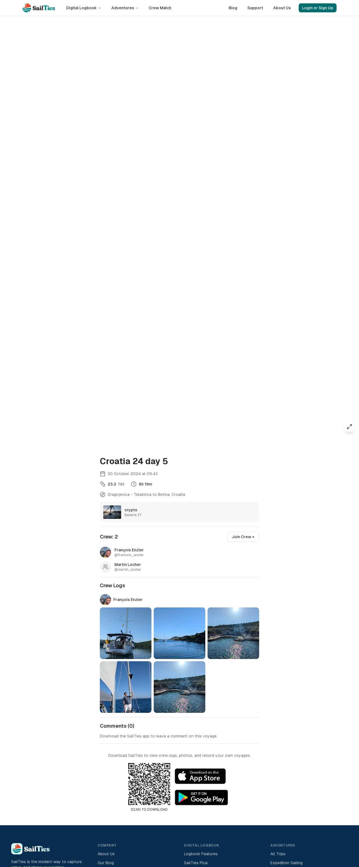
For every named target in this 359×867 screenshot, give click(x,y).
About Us (282, 8)
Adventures (122, 8)
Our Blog (106, 863)
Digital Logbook (81, 8)
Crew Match (160, 8)
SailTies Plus (196, 863)
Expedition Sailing (286, 863)
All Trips (278, 854)
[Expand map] (349, 427)
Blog (233, 8)
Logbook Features (201, 854)
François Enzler (128, 599)
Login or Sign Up (317, 8)
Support (255, 8)
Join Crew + (243, 537)
